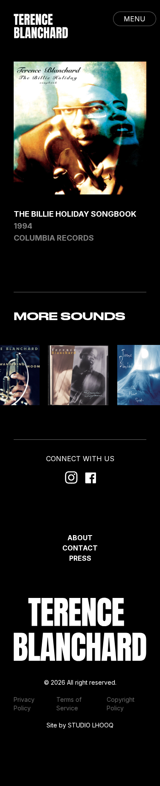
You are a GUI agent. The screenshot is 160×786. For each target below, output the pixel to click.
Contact (80, 548)
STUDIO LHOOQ (90, 725)
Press (80, 558)
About (80, 537)
